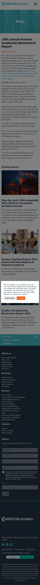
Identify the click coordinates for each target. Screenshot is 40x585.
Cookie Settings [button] (9, 298)
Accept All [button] (21, 298)
